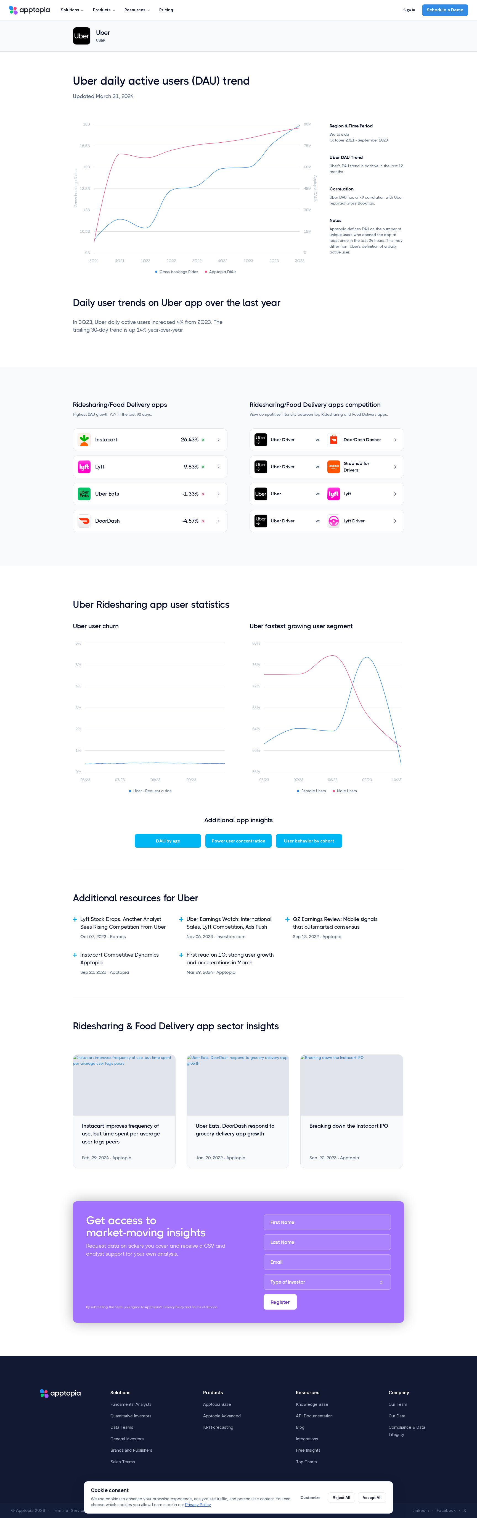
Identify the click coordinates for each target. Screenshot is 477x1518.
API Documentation (314, 1415)
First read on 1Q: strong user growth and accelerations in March (230, 959)
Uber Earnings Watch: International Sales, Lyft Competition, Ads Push (229, 923)
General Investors (127, 1438)
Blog (300, 1427)
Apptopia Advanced (222, 1415)
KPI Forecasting (218, 1427)
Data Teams (121, 1427)
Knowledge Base (312, 1404)
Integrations (307, 1438)
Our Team (398, 1404)
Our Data (397, 1415)
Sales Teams (122, 1461)
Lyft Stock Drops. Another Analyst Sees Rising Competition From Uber (123, 923)
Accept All (371, 1497)
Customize (310, 1497)
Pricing (166, 9)
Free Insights (308, 1450)
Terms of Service (69, 1510)
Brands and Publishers (131, 1450)
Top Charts (306, 1461)
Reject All (341, 1497)
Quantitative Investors (131, 1415)
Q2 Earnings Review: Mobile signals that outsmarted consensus (335, 923)
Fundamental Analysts (131, 1404)
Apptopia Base (217, 1404)
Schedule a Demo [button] (445, 9)
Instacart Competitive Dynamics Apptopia (119, 959)
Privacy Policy (198, 1504)
